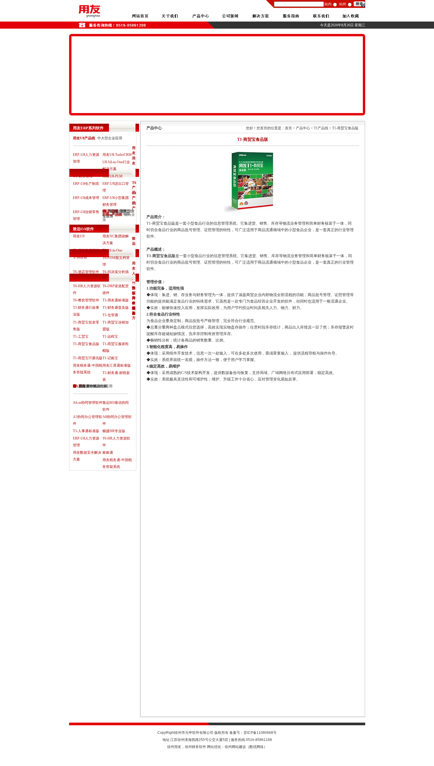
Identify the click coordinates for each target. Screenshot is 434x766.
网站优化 (214, 747)
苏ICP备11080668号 (260, 733)
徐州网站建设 (235, 747)
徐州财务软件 (195, 747)
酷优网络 (256, 747)
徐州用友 (174, 747)
